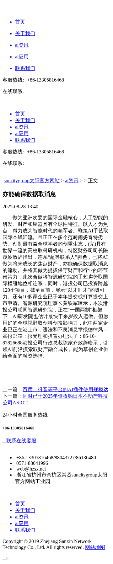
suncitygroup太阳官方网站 (32, 180)
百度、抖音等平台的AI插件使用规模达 (65, 389)
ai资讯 (71, 180)
